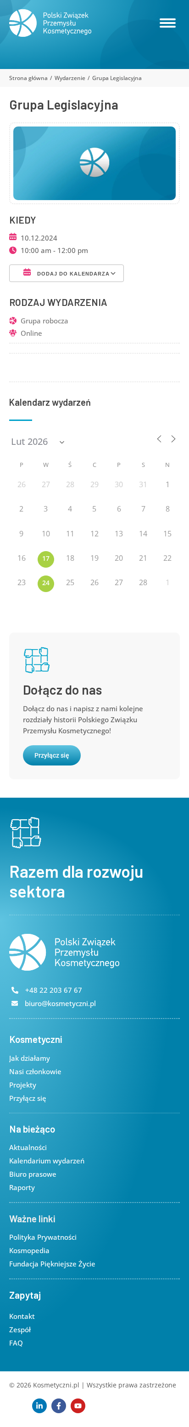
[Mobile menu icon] (168, 23)
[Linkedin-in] (39, 1405)
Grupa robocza (44, 320)
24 (46, 582)
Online (31, 333)
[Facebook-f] (58, 1405)
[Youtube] (78, 1405)
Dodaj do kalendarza (72, 273)
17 (46, 558)
